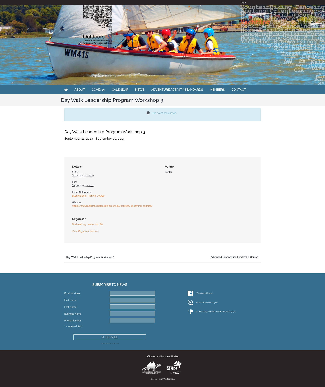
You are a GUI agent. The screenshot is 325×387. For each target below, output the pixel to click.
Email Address (72, 293)
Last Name (70, 307)
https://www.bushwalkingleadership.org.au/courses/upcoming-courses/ (112, 206)
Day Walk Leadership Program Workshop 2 (90, 257)
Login (243, 2)
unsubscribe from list (110, 343)
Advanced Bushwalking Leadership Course (234, 257)
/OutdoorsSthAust (204, 293)
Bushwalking (79, 195)
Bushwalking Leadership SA (87, 224)
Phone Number (73, 320)
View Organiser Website (85, 231)
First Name (70, 300)
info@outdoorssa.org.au (207, 302)
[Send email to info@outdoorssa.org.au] (190, 302)
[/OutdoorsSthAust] (190, 293)
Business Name (72, 313)
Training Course (95, 195)
